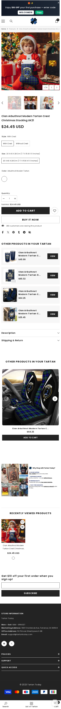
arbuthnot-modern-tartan (13, 558)
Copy (39, 12)
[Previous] (6, 398)
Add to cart (25, 210)
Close (58, 3)
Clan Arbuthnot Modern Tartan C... (29, 254)
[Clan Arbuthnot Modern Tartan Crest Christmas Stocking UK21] (13, 531)
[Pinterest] (13, 232)
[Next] (54, 398)
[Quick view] (22, 527)
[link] (54, 210)
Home (3, 29)
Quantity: (5, 193)
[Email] (29, 232)
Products (12, 29)
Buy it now (30, 219)
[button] (51, 87)
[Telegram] (24, 232)
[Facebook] (2, 232)
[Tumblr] (19, 232)
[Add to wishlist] (22, 522)
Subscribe (30, 593)
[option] (30, 61)
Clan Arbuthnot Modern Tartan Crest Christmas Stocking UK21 (13, 547)
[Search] (11, 21)
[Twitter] (8, 232)
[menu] (3, 21)
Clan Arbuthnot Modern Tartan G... (29, 273)
